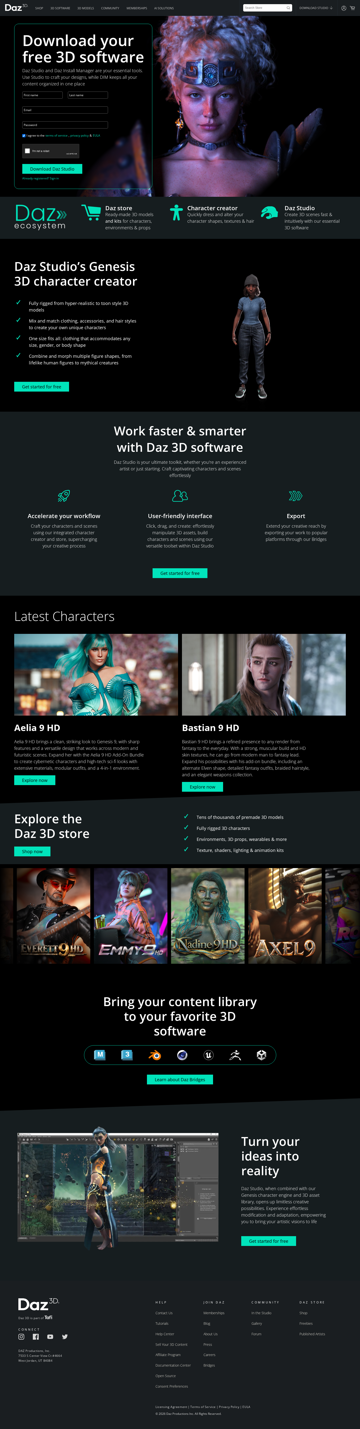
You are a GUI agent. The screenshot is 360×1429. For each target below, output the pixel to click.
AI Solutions (164, 8)
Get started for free (41, 387)
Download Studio (314, 8)
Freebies (306, 1323)
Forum (256, 1334)
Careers (210, 1354)
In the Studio (261, 1313)
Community (110, 8)
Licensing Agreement (171, 1407)
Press (208, 1344)
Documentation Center (173, 1365)
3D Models (85, 8)
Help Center (165, 1334)
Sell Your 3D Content (172, 1344)
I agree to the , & (63, 135)
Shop (39, 8)
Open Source (166, 1375)
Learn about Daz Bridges (180, 1079)
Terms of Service (203, 1407)
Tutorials (162, 1323)
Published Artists (312, 1334)
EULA (96, 135)
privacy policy (79, 135)
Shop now (32, 851)
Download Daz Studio (52, 169)
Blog (207, 1323)
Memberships (137, 8)
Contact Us (164, 1313)
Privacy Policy (229, 1407)
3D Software (60, 8)
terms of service (57, 135)
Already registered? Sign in (40, 178)
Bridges (209, 1365)
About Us (211, 1334)
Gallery (257, 1323)
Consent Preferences (172, 1386)
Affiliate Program (168, 1354)
